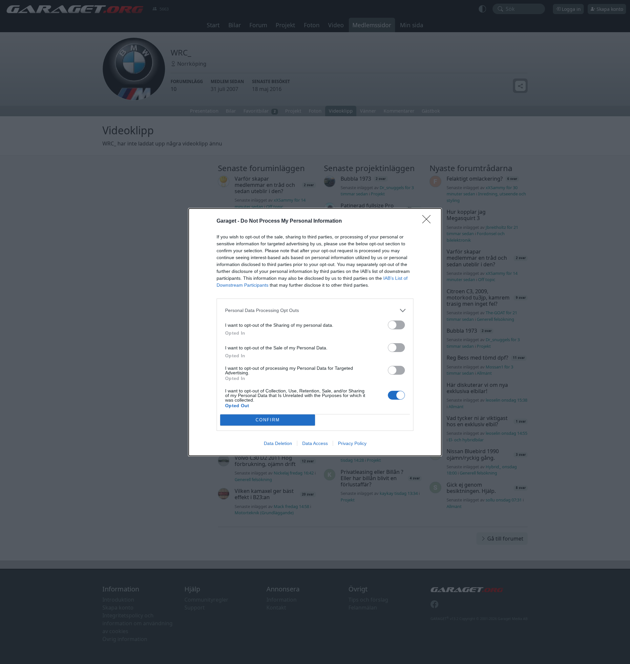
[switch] (396, 325)
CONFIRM (268, 419)
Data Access (315, 443)
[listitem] (315, 310)
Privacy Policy (352, 443)
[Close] (428, 221)
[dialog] (315, 332)
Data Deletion (278, 443)
